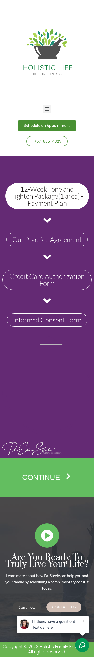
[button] (47, 109)
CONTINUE (41, 477)
